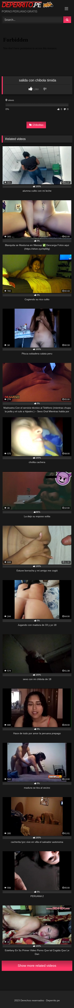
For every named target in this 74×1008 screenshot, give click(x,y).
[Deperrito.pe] (30, 5)
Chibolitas (38, 124)
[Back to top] (63, 997)
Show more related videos (37, 965)
